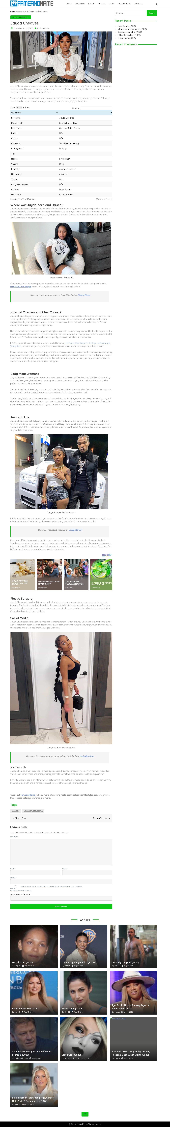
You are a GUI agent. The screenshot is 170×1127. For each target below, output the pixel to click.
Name (12, 868)
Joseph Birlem (75, 530)
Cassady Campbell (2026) (130, 32)
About (138, 4)
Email (64, 868)
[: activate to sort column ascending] (85, 112)
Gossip (91, 4)
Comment (14, 837)
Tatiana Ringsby (100, 818)
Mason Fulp (20, 818)
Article (101, 4)
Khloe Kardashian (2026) (129, 35)
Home (68, 4)
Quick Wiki (16, 112)
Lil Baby (15, 811)
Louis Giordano (87, 756)
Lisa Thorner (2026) (127, 26)
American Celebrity (25, 11)
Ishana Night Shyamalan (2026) (132, 29)
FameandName (27, 795)
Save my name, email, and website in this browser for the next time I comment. (51, 886)
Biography (80, 4)
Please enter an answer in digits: (20, 889)
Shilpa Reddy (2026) (127, 38)
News (111, 4)
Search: (75, 108)
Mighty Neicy (84, 295)
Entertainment (124, 4)
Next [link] (108, 199)
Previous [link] (101, 199)
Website (13, 877)
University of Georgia (33, 811)
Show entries (19, 107)
